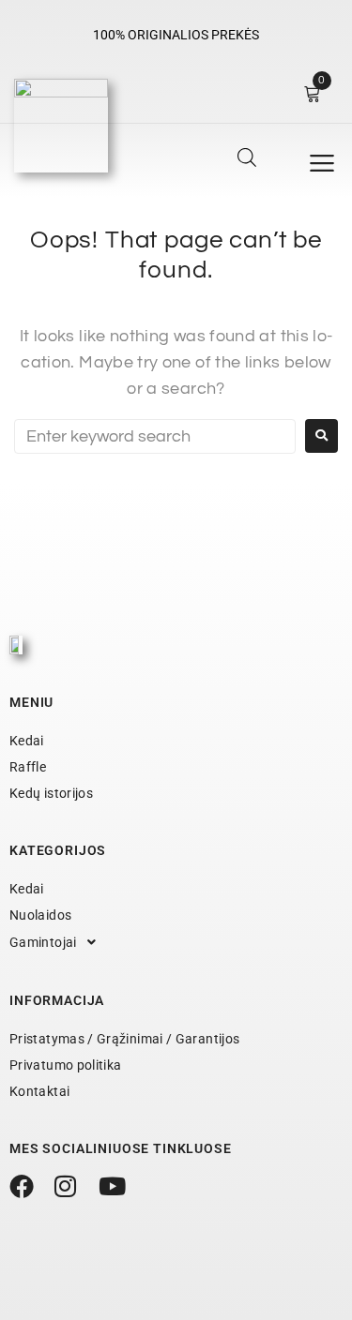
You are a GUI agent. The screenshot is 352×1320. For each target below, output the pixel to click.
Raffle (27, 766)
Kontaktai (39, 1091)
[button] (321, 163)
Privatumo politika (65, 1065)
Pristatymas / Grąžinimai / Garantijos (124, 1038)
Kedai (26, 740)
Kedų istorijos (51, 793)
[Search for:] (155, 436)
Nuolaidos (40, 915)
